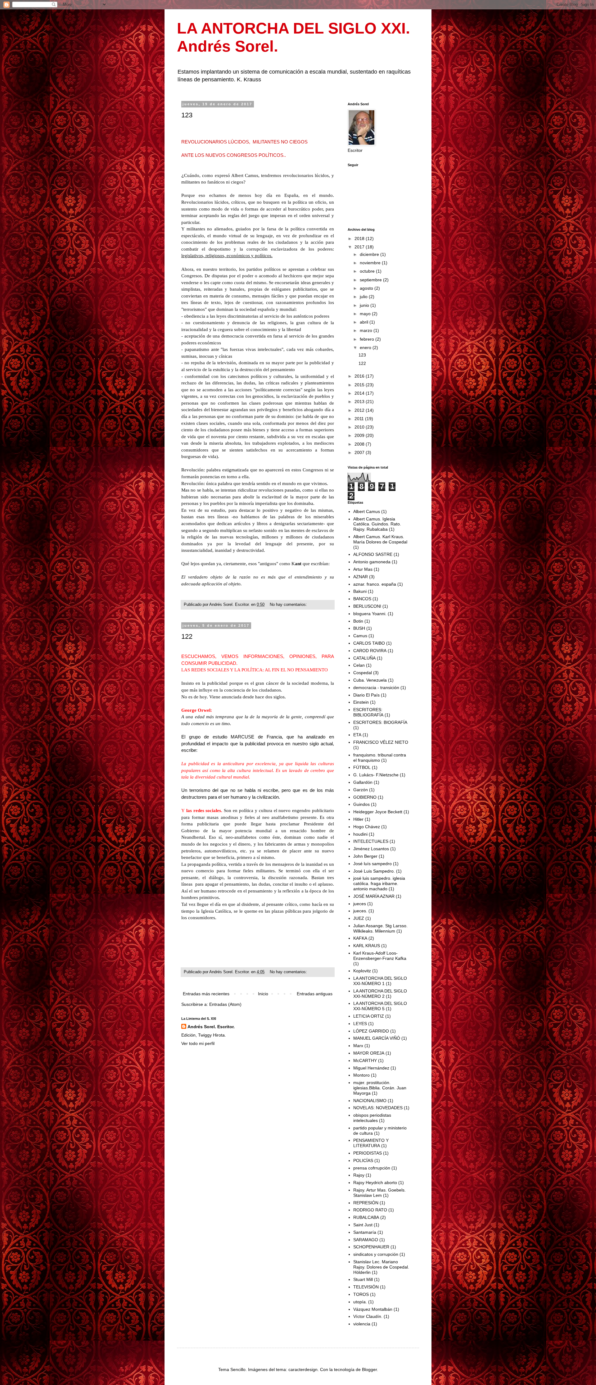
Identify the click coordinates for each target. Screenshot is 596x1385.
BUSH (359, 628)
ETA (357, 734)
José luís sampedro (372, 863)
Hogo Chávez (366, 826)
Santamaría (364, 1232)
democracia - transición (376, 687)
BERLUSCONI (367, 606)
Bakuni (360, 591)
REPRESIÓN (365, 1202)
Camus (360, 635)
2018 (360, 238)
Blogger (369, 1369)
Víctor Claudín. (367, 1316)
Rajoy (358, 1175)
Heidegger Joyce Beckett (377, 811)
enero (366, 347)
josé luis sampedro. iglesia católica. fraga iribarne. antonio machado (379, 883)
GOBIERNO (365, 797)
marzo (366, 330)
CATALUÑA (364, 658)
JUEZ (358, 918)
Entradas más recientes (206, 993)
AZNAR (360, 576)
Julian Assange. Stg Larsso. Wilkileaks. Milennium (380, 928)
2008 (360, 444)
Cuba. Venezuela (370, 680)
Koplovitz (362, 970)
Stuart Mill (363, 1279)
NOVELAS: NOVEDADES (378, 1107)
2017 (360, 246)
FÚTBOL (362, 767)
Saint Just (362, 1224)
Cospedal (362, 672)
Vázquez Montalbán (372, 1309)
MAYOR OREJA (368, 1053)
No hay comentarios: (289, 604)
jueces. (360, 910)
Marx (358, 1045)
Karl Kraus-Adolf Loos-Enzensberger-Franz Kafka (379, 956)
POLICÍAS (363, 1160)
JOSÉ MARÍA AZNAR (374, 896)
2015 (360, 384)
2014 (360, 393)
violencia (361, 1323)
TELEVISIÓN (366, 1286)
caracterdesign (303, 1369)
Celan (359, 665)
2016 (360, 376)
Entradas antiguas (314, 993)
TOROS (361, 1294)
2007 (360, 452)
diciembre (370, 254)
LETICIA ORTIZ (368, 1016)
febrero (367, 339)
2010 (360, 427)
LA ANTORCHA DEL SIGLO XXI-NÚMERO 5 (380, 1006)
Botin (358, 621)
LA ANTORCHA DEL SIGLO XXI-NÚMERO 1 (380, 981)
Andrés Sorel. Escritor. (211, 1026)
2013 (360, 401)
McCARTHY (365, 1060)
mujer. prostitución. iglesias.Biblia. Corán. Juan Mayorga (379, 1088)
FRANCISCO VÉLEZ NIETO (380, 742)
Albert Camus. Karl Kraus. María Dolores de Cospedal (380, 539)
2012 (360, 410)
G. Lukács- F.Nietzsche (376, 774)
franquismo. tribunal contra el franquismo (379, 757)
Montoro (361, 1075)
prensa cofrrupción (371, 1167)
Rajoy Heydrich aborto (375, 1182)
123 (186, 115)
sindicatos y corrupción (375, 1254)
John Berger (365, 856)
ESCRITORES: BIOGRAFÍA (380, 722)
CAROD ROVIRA (369, 650)
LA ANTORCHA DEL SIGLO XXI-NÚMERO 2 (380, 993)
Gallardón (362, 782)
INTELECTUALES (370, 841)
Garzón (360, 789)
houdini (360, 834)
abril (364, 322)
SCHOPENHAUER (371, 1246)
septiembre (371, 279)
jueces (359, 903)
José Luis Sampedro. (374, 871)
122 (186, 636)
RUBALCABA (366, 1217)
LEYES (360, 1023)
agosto (367, 288)
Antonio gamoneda (372, 561)
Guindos (361, 804)
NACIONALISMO (369, 1100)
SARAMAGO (365, 1239)
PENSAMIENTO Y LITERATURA (371, 1143)
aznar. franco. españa (374, 584)
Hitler (358, 819)
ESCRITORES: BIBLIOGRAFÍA (368, 712)
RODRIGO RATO (370, 1209)
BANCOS (362, 598)
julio (364, 296)
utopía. (360, 1301)
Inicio (263, 993)
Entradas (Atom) (225, 1004)
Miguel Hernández (371, 1067)
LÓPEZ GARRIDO (371, 1031)
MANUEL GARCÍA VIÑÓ (376, 1038)
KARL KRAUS (366, 945)
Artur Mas (362, 569)
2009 (360, 435)
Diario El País (366, 694)
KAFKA (360, 938)
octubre (368, 271)
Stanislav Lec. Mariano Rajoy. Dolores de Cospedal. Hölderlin (381, 1267)
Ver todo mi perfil (197, 1043)
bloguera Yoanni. (369, 613)
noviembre (371, 262)
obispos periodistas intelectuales (372, 1118)
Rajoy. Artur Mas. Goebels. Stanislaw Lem (379, 1192)
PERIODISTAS (367, 1153)
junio (365, 305)
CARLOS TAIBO (369, 643)
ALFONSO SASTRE (372, 554)
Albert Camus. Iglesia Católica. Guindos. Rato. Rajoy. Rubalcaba (377, 524)
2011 (359, 418)
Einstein (361, 702)
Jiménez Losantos (371, 848)
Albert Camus (366, 511)
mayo (366, 313)
